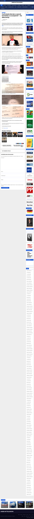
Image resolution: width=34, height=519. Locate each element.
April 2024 (28, 320)
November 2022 (29, 350)
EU (25, 5)
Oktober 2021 (28, 373)
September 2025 (29, 290)
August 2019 (28, 414)
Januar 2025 (28, 304)
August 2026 (28, 270)
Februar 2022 (28, 366)
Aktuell (4, 5)
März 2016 (28, 487)
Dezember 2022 (29, 348)
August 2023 (28, 334)
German (28, 12)
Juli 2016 (28, 480)
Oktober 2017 (28, 453)
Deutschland (14, 5)
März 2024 (28, 322)
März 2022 (28, 364)
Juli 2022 (28, 357)
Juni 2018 (28, 439)
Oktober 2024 (28, 309)
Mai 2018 (28, 441)
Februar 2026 (28, 281)
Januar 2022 (28, 368)
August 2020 (28, 398)
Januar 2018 (28, 448)
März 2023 (28, 343)
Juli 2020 (28, 400)
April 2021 (28, 384)
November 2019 (29, 409)
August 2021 (28, 377)
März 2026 (28, 279)
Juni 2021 (28, 380)
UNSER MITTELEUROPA (17, 2)
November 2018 (29, 430)
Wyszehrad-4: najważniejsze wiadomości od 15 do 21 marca (7, 145)
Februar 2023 (28, 345)
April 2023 (28, 341)
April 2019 (28, 421)
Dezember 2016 (29, 471)
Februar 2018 (28, 446)
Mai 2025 (28, 297)
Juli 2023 (28, 336)
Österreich (9, 5)
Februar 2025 (28, 302)
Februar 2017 (28, 467)
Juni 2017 (28, 460)
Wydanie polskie (3, 12)
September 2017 (29, 455)
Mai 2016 (28, 483)
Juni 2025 (28, 295)
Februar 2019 (28, 425)
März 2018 (28, 444)
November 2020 (29, 393)
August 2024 (28, 313)
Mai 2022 (28, 361)
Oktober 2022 (28, 352)
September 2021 (29, 375)
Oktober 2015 (28, 494)
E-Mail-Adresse (3, 175)
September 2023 (29, 332)
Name (2, 171)
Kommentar (3, 157)
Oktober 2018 (28, 432)
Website (2, 179)
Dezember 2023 (29, 327)
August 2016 (28, 478)
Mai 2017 (28, 462)
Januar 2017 (28, 469)
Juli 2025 (28, 293)
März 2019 (28, 423)
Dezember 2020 (29, 391)
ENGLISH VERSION (28, 517)
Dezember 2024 (29, 306)
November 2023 (29, 329)
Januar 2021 (28, 389)
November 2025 (29, 286)
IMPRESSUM (2, 8)
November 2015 (29, 492)
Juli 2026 (28, 272)
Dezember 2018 (29, 428)
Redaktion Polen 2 (5, 19)
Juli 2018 (28, 437)
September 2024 (29, 311)
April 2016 (28, 485)
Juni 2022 (28, 359)
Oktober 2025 (28, 288)
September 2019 (29, 412)
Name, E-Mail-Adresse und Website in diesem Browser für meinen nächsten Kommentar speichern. (12, 185)
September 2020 (29, 396)
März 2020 (28, 407)
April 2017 (28, 464)
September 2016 (29, 476)
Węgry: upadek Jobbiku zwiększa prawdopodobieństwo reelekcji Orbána (18, 146)
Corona (28, 5)
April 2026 (28, 277)
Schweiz (19, 5)
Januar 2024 (28, 325)
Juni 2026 (28, 274)
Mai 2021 (28, 382)
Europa (23, 5)
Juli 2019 (28, 416)
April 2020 (28, 405)
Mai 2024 (28, 318)
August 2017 (28, 457)
